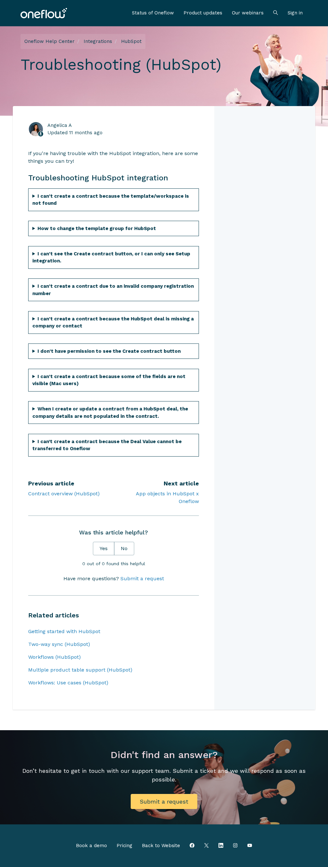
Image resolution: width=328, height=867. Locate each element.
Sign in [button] (295, 13)
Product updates (203, 13)
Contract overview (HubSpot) (64, 494)
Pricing (124, 845)
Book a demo (91, 845)
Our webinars (248, 13)
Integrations (98, 41)
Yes (104, 548)
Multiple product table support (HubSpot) (80, 670)
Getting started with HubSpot (64, 631)
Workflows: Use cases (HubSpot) (68, 683)
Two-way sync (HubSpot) (59, 644)
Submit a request (142, 578)
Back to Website (161, 845)
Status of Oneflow (153, 13)
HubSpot (131, 41)
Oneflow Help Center (49, 41)
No (124, 548)
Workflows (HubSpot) (54, 657)
